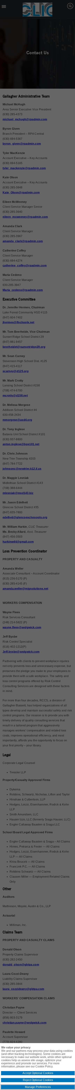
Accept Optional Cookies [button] (37, 1073)
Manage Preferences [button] (38, 1086)
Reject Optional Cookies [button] (38, 1080)
